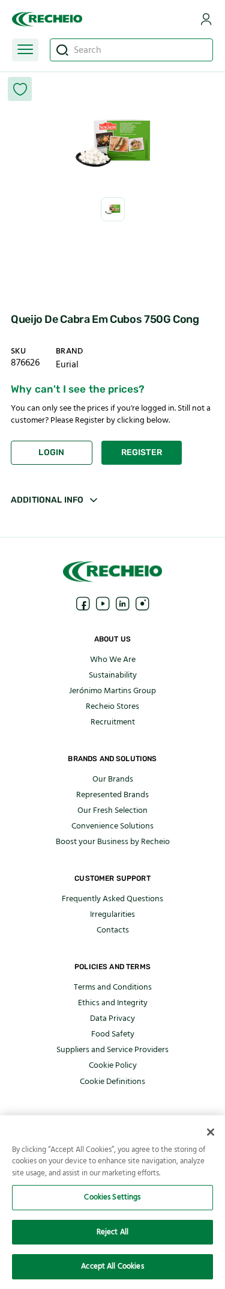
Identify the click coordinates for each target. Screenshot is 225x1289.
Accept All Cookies (112, 1266)
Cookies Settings (112, 1197)
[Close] (210, 1132)
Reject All (112, 1231)
